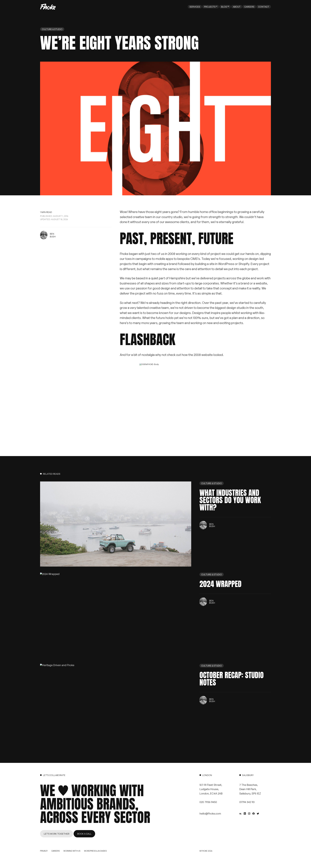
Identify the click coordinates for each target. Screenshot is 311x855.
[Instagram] (249, 813)
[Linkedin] (245, 813)
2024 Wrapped (220, 584)
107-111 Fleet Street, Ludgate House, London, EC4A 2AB (211, 789)
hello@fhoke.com (210, 813)
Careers (55, 851)
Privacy (44, 851)
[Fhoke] (48, 7)
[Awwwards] (240, 813)
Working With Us (71, 851)
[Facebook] (253, 813)
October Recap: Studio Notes (231, 678)
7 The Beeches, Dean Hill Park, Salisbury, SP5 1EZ (250, 789)
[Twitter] (258, 814)
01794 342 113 (247, 802)
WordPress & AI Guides (95, 851)
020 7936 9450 (208, 802)
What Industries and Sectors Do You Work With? (230, 500)
